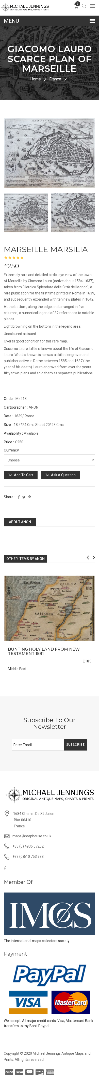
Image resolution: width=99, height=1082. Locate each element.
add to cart (23, 475)
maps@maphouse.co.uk (31, 836)
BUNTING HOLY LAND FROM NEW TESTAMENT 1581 (44, 651)
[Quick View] (49, 608)
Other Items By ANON (25, 559)
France (55, 79)
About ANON (20, 522)
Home (35, 79)
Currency (11, 450)
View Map (74, 641)
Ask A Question (63, 475)
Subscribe (75, 744)
